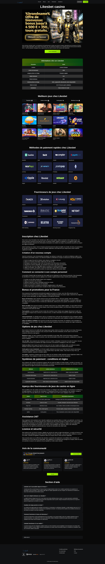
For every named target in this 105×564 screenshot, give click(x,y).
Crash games (59, 100)
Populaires (28, 100)
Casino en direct (44, 100)
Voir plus (52, 474)
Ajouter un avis (76, 453)
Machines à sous (74, 100)
